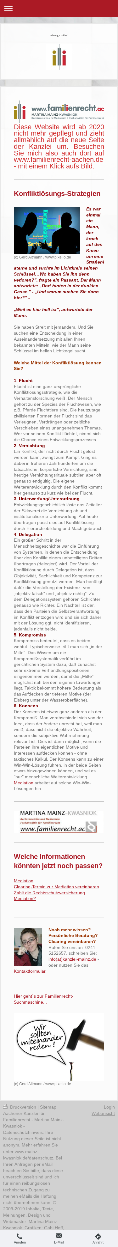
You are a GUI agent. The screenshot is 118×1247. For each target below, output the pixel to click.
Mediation (23, 782)
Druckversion (23, 1107)
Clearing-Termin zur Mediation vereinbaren (56, 886)
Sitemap (48, 1107)
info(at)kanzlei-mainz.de (72, 959)
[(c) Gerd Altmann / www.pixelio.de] (47, 230)
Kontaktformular (29, 971)
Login (109, 1107)
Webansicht (103, 1113)
